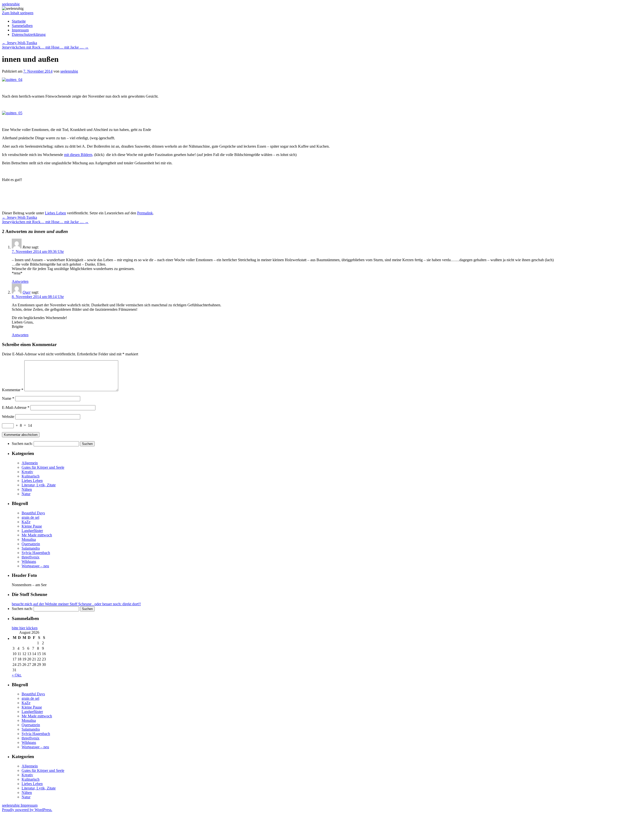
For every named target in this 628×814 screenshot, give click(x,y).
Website (8, 416)
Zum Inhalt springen (17, 13)
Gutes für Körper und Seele (43, 467)
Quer (27, 292)
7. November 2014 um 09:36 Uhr (38, 251)
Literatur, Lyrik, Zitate (39, 485)
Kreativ (27, 472)
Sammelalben (22, 26)
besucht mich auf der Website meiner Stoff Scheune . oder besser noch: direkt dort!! (76, 604)
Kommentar (12, 390)
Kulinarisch (30, 476)
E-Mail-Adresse (15, 407)
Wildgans (29, 561)
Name (8, 398)
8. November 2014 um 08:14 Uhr (38, 297)
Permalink (145, 213)
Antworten (20, 281)
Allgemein (30, 463)
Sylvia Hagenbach (36, 553)
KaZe (26, 522)
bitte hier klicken (25, 628)
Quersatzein (31, 544)
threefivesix (30, 557)
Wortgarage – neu (35, 566)
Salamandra (31, 548)
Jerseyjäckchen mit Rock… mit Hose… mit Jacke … (45, 47)
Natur (26, 494)
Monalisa (29, 539)
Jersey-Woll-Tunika (19, 43)
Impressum (20, 30)
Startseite (19, 21)
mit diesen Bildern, (78, 155)
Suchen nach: (22, 443)
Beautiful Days (33, 513)
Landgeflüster (32, 531)
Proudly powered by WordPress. (27, 810)
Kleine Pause (32, 526)
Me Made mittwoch (37, 535)
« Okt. (17, 675)
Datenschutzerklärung (29, 34)
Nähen (27, 489)
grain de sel (30, 517)
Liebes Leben (55, 213)
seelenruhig (11, 4)
